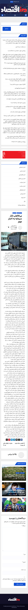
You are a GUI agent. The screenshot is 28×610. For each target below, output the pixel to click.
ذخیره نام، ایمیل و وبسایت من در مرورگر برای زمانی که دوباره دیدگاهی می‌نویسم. (14, 579)
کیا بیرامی (13, 226)
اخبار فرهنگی (22, 190)
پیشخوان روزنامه (21, 205)
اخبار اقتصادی (22, 175)
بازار (24, 201)
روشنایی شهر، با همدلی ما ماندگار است (16, 51)
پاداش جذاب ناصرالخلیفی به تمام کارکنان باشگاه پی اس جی (14, 74)
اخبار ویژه (23, 197)
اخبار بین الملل (22, 179)
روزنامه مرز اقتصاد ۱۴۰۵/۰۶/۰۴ (18, 142)
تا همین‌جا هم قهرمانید (20, 88)
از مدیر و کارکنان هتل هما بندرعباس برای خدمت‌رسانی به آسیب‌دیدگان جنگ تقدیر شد (15, 137)
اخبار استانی (22, 171)
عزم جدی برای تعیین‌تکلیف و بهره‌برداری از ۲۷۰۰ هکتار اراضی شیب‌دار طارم (14, 64)
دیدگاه (23, 526)
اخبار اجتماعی (22, 167)
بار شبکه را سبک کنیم (20, 47)
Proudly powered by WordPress (9, 606)
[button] (4, 15)
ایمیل (23, 562)
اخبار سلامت (22, 186)
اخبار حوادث (22, 182)
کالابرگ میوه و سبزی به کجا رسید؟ (17, 84)
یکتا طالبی (14, 478)
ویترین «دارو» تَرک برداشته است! (18, 103)
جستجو (24, 24)
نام (24, 554)
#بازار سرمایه (14, 229)
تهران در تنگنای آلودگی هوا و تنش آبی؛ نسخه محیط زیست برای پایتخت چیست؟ (15, 80)
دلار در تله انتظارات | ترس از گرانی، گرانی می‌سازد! (14, 116)
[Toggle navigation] (15, 15)
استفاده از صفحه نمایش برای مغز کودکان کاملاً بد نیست (14, 69)
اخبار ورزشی (22, 194)
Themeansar (14, 607)
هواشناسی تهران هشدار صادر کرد (17, 112)
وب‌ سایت (23, 570)
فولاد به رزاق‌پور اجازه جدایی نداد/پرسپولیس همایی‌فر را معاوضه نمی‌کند (15, 107)
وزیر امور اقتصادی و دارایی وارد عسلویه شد (15, 99)
